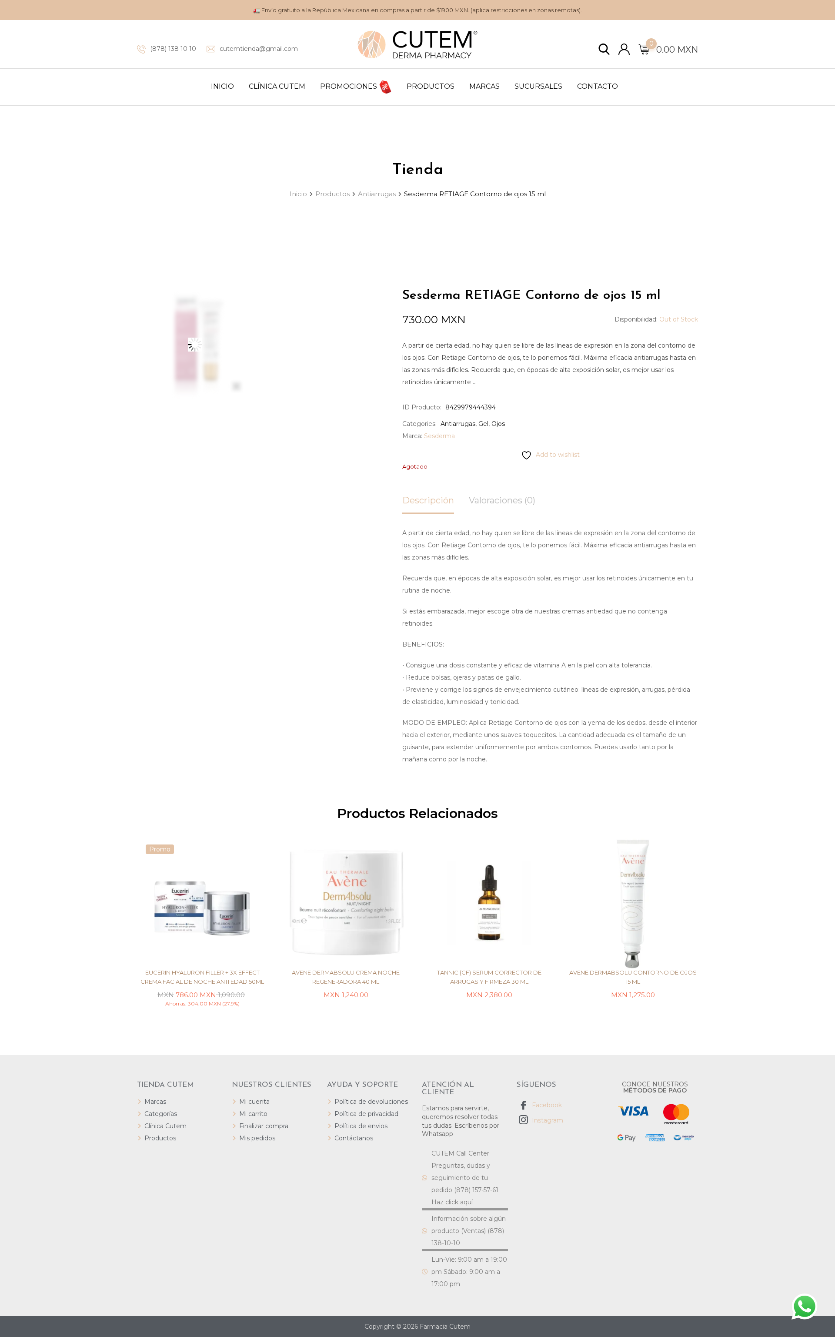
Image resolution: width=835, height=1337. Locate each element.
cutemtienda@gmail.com (259, 49)
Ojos (498, 424)
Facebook (546, 1105)
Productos (430, 86)
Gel (483, 424)
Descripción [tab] (428, 500)
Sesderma (439, 436)
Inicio (222, 86)
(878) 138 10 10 (173, 49)
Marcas (484, 86)
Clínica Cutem (277, 86)
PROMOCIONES (349, 86)
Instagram (546, 1120)
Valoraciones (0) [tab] (502, 500)
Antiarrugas (458, 424)
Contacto (597, 86)
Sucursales (538, 86)
